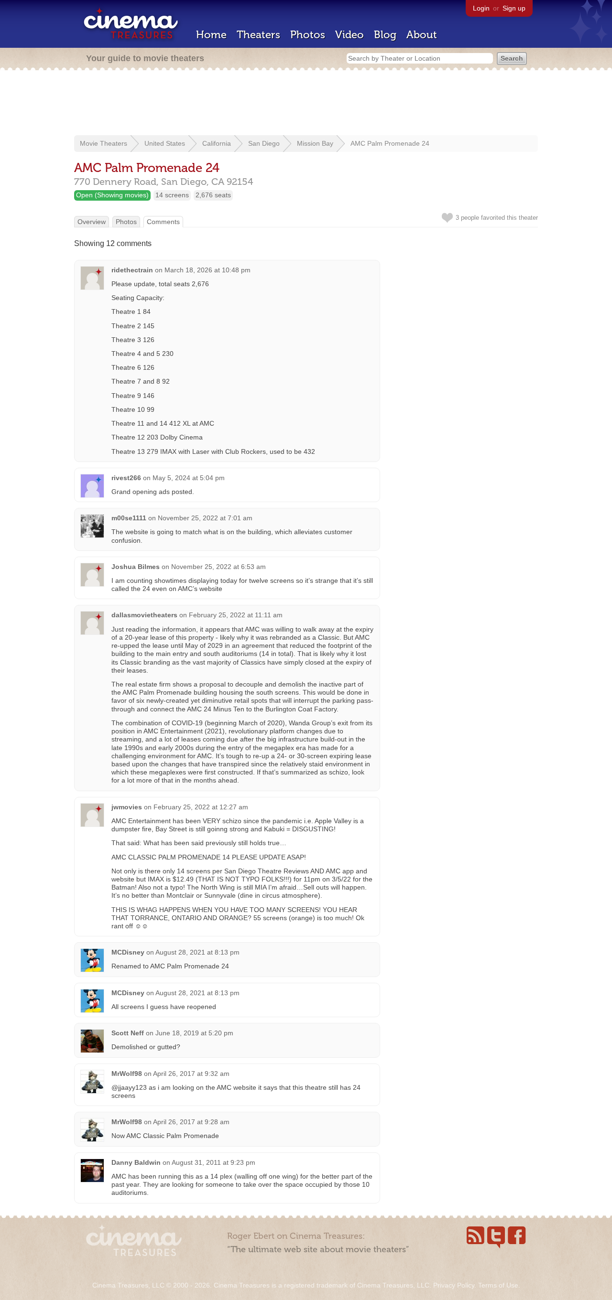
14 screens (172, 195)
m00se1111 (128, 518)
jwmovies (126, 807)
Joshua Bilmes (135, 566)
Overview (91, 222)
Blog (385, 34)
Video (349, 34)
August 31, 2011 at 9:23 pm (213, 1162)
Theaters (258, 34)
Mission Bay (315, 143)
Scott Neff (127, 1033)
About (421, 34)
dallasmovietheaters (144, 615)
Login (481, 8)
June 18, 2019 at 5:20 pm (194, 1033)
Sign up (514, 8)
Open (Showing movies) (112, 195)
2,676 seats (213, 195)
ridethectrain (132, 270)
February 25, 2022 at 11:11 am (236, 615)
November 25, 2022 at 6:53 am (218, 566)
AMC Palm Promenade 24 (389, 143)
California (216, 143)
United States (164, 143)
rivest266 (126, 478)
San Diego (264, 143)
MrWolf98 (126, 1073)
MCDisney (127, 952)
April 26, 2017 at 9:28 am (191, 1122)
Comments (163, 222)
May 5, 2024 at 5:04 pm (189, 478)
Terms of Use (498, 1285)
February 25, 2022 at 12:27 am (200, 807)
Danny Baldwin (136, 1162)
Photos (307, 34)
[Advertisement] (306, 103)
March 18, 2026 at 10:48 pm (207, 270)
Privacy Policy (453, 1285)
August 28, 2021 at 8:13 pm (197, 952)
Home (211, 34)
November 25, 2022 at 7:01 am (205, 518)
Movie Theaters (103, 143)
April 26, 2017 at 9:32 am (191, 1073)
